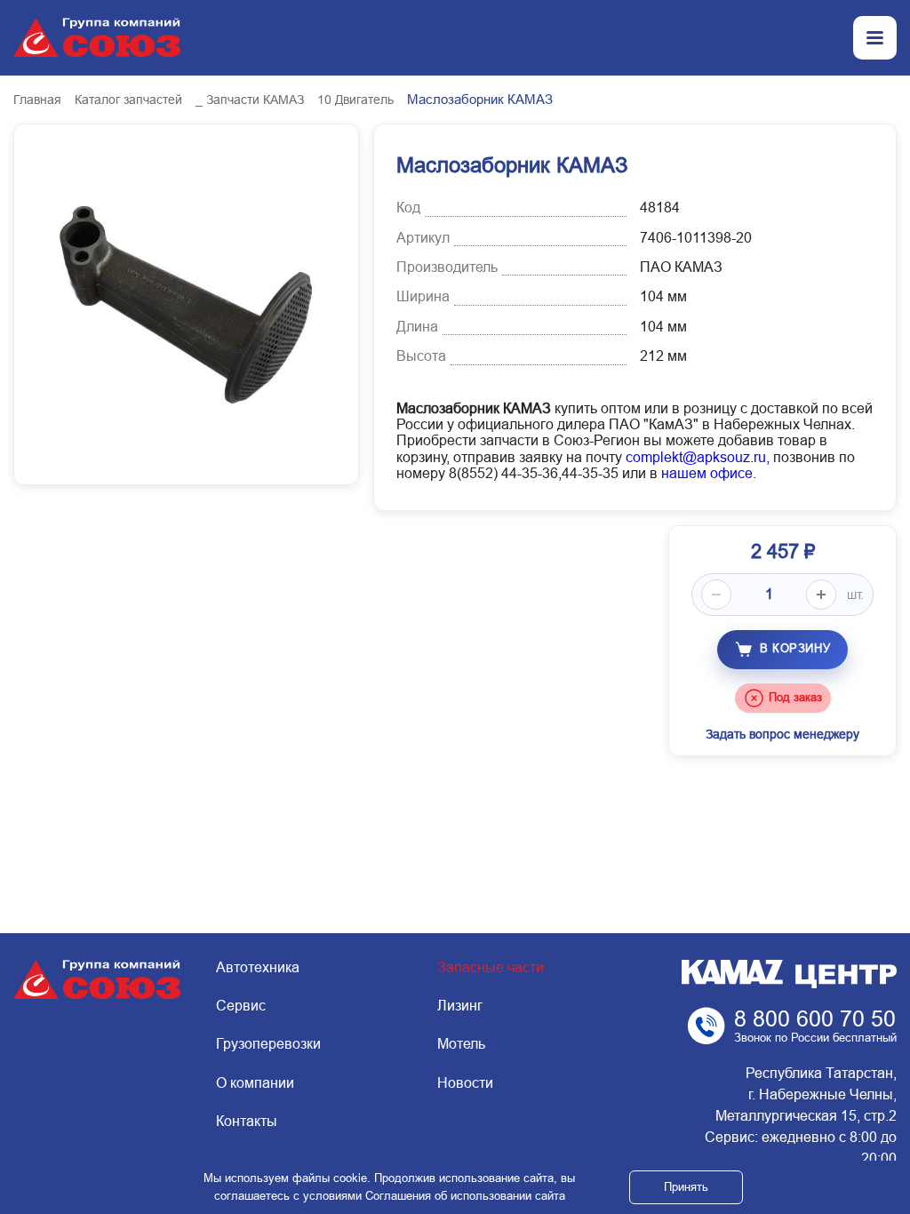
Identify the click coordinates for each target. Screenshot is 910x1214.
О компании (255, 1082)
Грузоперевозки (268, 1043)
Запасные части (490, 967)
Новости (465, 1082)
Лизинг (460, 1005)
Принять (686, 1187)
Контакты (246, 1121)
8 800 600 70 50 (815, 1018)
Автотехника (257, 967)
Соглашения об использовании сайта (465, 1195)
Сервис (241, 1005)
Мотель (461, 1043)
